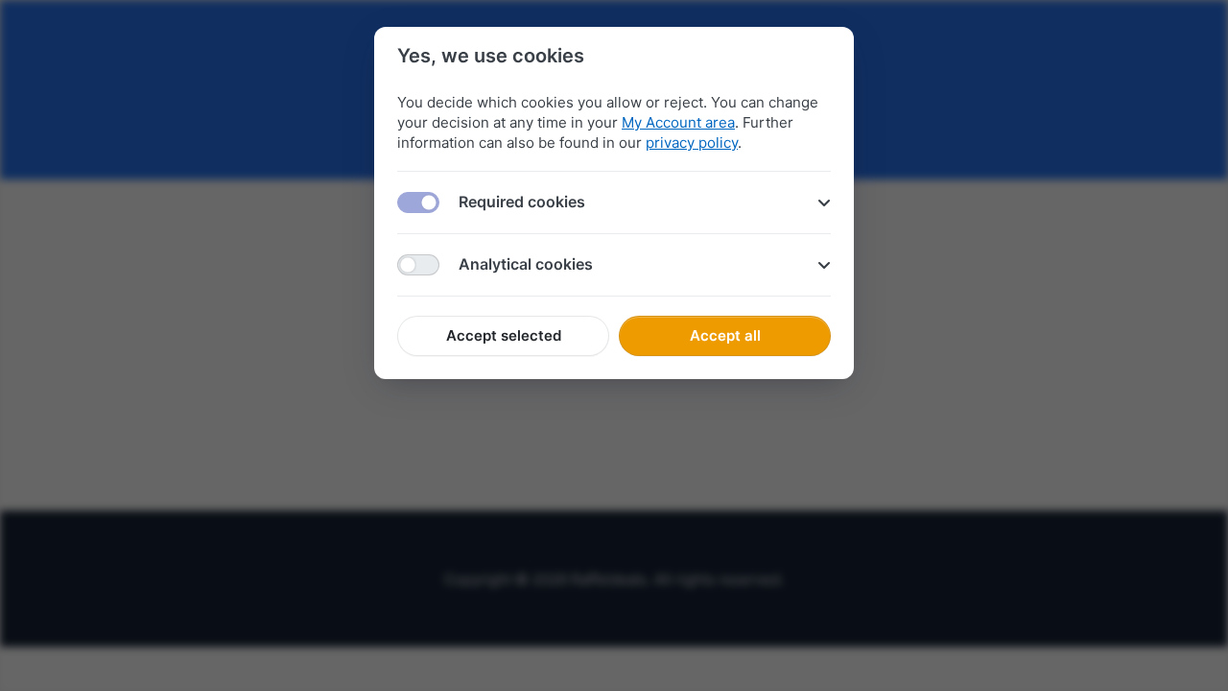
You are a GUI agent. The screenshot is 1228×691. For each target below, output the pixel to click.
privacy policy (692, 142)
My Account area (678, 122)
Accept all (725, 335)
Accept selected (503, 335)
